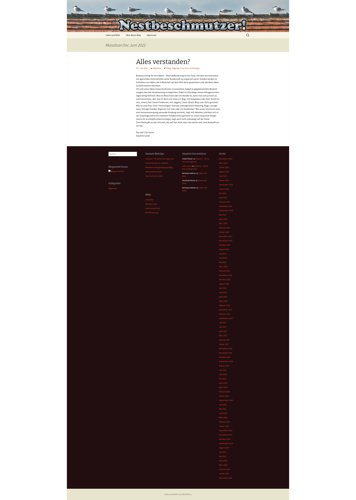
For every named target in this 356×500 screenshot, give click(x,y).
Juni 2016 (223, 374)
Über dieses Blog (133, 35)
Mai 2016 (222, 378)
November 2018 (225, 275)
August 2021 (224, 189)
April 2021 (223, 197)
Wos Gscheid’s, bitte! (154, 176)
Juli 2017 (222, 322)
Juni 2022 (223, 176)
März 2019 (223, 266)
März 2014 (223, 465)
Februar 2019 (224, 271)
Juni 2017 (223, 327)
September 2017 (226, 318)
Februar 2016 (224, 391)
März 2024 (223, 163)
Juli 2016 (222, 370)
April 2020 (223, 219)
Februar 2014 (224, 469)
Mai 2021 (222, 193)
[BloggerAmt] (116, 171)
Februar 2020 (224, 227)
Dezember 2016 (225, 348)
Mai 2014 (222, 456)
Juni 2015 (223, 404)
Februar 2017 (224, 340)
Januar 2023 (224, 167)
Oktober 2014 (224, 439)
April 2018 (223, 296)
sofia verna (186, 166)
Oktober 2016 (224, 357)
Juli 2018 (222, 288)
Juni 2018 (223, 292)
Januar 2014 (224, 473)
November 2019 (225, 240)
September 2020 (226, 210)
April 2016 (223, 383)
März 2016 (223, 387)
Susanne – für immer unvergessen (159, 158)
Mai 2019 (222, 262)
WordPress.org (151, 212)
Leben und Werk (113, 35)
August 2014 (224, 447)
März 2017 (223, 335)
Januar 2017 (224, 344)
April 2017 (223, 331)
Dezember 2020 (225, 206)
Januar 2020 (224, 232)
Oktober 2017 (224, 314)
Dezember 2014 (225, 430)
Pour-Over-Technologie (190, 68)
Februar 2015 (224, 422)
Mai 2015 (222, 409)
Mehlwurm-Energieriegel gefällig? (159, 167)
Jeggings (176, 68)
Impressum (151, 35)
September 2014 (226, 443)
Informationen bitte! (153, 171)
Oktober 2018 (224, 279)
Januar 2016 (224, 396)
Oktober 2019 (224, 245)
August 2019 (224, 249)
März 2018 (223, 301)
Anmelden (149, 199)
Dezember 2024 (225, 158)
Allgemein (157, 68)
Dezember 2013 (225, 478)
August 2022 (224, 171)
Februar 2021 (224, 202)
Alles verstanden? (163, 62)
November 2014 (225, 435)
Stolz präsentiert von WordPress (178, 494)
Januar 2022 (224, 180)
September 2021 (226, 184)
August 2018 (224, 284)
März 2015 (223, 417)
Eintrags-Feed (151, 204)
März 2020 (223, 223)
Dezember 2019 (225, 236)
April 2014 (223, 460)
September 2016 (226, 361)
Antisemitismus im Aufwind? (156, 163)
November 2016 (225, 353)
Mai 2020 (222, 215)
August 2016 (224, 365)
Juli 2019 (222, 253)
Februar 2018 (224, 305)
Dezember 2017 (225, 309)
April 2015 (223, 413)
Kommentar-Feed (152, 208)
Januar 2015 (224, 426)
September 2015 (226, 400)
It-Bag (168, 68)
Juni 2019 (223, 258)
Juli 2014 (222, 452)
